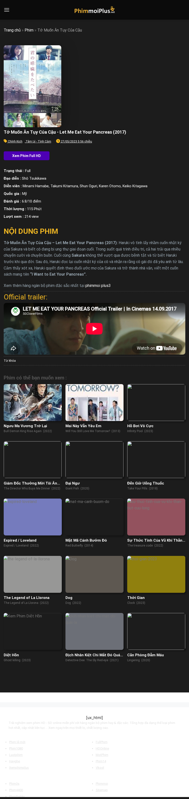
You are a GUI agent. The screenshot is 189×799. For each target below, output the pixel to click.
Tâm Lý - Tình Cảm (38, 141)
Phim (29, 30)
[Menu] (7, 10)
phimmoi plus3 (98, 285)
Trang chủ (12, 30)
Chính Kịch (15, 141)
